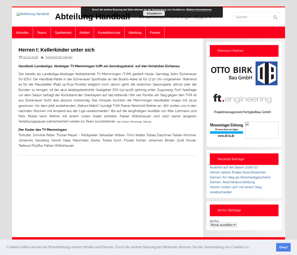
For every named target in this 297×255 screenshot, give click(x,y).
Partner (155, 32)
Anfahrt (84, 32)
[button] (251, 247)
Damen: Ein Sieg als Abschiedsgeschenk (240, 177)
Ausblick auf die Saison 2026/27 (234, 167)
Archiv (214, 221)
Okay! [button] (283, 247)
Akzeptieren (154, 13)
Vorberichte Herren (58, 57)
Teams (42, 32)
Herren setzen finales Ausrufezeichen (238, 172)
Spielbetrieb (63, 32)
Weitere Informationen (199, 9)
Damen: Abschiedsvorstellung (232, 182)
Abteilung (135, 32)
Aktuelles (22, 32)
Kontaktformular (109, 32)
